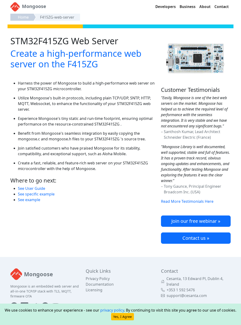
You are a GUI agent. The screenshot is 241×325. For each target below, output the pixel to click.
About (205, 6)
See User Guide (31, 188)
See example (29, 199)
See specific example (36, 194)
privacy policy (112, 310)
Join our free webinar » (195, 221)
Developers (165, 6)
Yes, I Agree (122, 316)
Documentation (100, 284)
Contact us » (195, 238)
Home (23, 17)
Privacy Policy (98, 278)
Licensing (94, 289)
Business (188, 6)
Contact (221, 6)
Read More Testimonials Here (187, 201)
